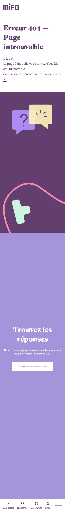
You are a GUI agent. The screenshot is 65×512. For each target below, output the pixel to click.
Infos (47, 508)
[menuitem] (11, 6)
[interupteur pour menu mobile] (57, 505)
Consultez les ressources (32, 366)
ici (4, 79)
